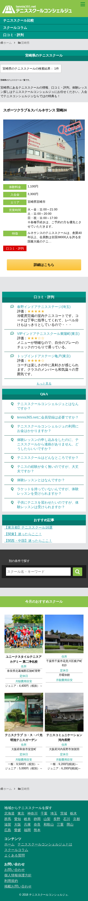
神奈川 (32, 813)
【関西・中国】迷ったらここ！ (28, 540)
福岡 (27, 830)
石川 (66, 819)
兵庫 (27, 824)
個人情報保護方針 (18, 875)
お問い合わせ (14, 870)
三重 (60, 824)
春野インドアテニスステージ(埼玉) (43, 307)
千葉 (44, 813)
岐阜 (27, 819)
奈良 (37, 824)
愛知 (17, 819)
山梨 (47, 819)
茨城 (63, 813)
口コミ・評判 (13, 35)
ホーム (9, 844)
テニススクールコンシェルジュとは (45, 844)
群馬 (7, 819)
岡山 (70, 824)
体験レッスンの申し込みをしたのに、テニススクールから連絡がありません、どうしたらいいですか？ (48, 444)
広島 (7, 830)
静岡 (37, 819)
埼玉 (53, 813)
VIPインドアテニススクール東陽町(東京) (48, 333)
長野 (56, 819)
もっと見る (44, 383)
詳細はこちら (44, 265)
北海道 (9, 813)
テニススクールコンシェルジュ (48, 894)
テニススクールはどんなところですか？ (48, 457)
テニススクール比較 (18, 20)
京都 (76, 819)
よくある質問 (14, 855)
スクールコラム (15, 27)
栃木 (73, 813)
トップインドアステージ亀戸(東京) (43, 356)
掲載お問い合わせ (18, 886)
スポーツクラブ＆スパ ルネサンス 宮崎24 (34, 110)
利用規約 (11, 881)
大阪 (17, 824)
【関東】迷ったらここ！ (23, 534)
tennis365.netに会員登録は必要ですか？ (48, 417)
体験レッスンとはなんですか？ (41, 480)
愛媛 (17, 830)
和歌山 (49, 824)
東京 (21, 813)
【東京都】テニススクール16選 (28, 527)
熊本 (37, 830)
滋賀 (7, 824)
